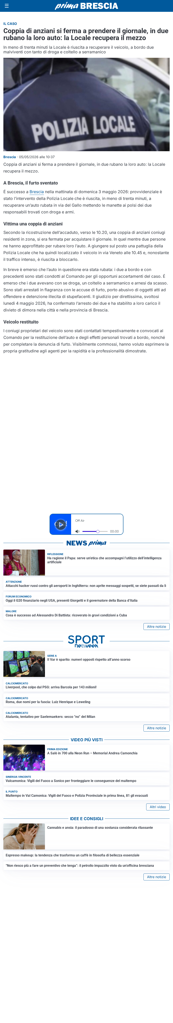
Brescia (37, 191)
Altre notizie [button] (156, 626)
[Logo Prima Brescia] (86, 6)
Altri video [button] (158, 807)
